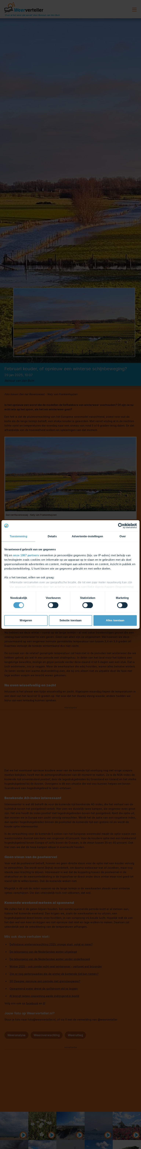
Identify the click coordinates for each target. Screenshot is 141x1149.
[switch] (53, 605)
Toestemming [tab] (18, 536)
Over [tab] (123, 536)
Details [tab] (52, 536)
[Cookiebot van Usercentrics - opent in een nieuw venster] (121, 525)
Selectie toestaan (70, 620)
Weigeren (26, 620)
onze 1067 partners (26, 555)
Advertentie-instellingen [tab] (87, 536)
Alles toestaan (115, 620)
